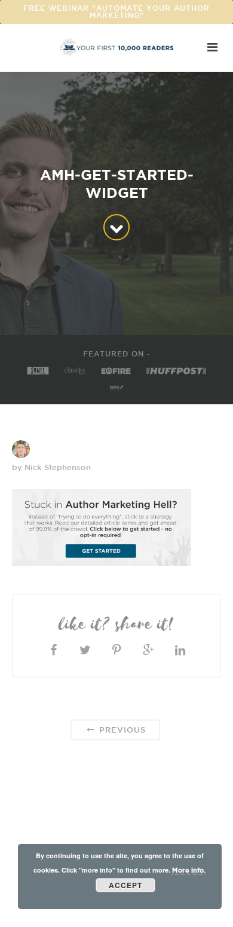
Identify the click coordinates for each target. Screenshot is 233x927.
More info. (189, 870)
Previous (121, 729)
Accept (125, 885)
